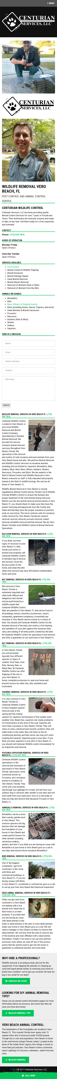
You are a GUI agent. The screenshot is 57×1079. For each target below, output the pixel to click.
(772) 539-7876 (17, 234)
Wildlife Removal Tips (18, 1013)
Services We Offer (17, 981)
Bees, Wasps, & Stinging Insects (22, 304)
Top (14, 1069)
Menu (52, 3)
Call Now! (30, 1075)
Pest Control (13, 267)
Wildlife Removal (16, 1060)
